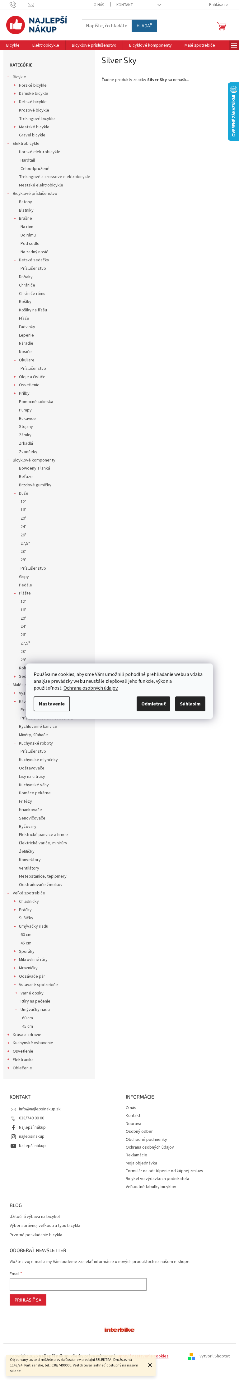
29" (23, 560)
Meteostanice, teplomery (43, 876)
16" (23, 510)
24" (23, 527)
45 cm (26, 943)
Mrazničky (28, 968)
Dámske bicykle (33, 93)
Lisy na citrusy (32, 777)
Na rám (27, 227)
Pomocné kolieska (36, 402)
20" (23, 518)
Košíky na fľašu (33, 310)
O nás (99, 5)
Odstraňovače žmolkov (41, 885)
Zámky (25, 435)
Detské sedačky (34, 260)
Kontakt (124, 5)
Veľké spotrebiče (29, 893)
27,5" (25, 543)
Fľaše (24, 318)
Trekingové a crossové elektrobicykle (54, 177)
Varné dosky (32, 993)
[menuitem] (13, 45)
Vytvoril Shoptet (214, 1356)
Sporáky (27, 951)
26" (23, 535)
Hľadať (144, 25)
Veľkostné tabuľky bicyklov (151, 1187)
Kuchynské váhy (34, 785)
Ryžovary (27, 827)
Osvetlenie (29, 385)
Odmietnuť (153, 703)
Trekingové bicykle (37, 119)
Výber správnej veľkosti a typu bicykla (45, 1226)
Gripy (24, 577)
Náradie (26, 343)
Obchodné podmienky (146, 1139)
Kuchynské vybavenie (33, 1043)
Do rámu (28, 235)
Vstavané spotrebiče (38, 985)
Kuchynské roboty (36, 743)
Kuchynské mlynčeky (38, 760)
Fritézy (25, 801)
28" (23, 552)
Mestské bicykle (34, 127)
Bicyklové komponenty (34, 460)
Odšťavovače (32, 768)
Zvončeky (28, 452)
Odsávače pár (32, 976)
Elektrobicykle (26, 143)
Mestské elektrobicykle (41, 185)
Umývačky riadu (33, 926)
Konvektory (30, 860)
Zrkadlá (26, 443)
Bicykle (19, 77)
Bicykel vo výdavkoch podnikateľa (157, 1179)
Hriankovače (30, 810)
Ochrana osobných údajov (150, 1147)
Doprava (133, 1124)
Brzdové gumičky (35, 485)
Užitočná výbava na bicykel (35, 1217)
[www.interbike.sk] (119, 1329)
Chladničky (29, 901)
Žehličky (27, 851)
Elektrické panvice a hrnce (43, 835)
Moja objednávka (141, 1163)
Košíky (25, 302)
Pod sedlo (30, 244)
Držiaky (26, 277)
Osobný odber (139, 1131)
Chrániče (27, 285)
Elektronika (23, 1060)
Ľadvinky (27, 327)
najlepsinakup (32, 1136)
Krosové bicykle (34, 110)
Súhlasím (190, 703)
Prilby (24, 393)
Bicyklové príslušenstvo (35, 194)
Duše (23, 493)
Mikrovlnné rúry (33, 960)
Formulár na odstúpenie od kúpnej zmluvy (164, 1171)
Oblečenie (22, 1068)
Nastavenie (52, 703)
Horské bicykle (33, 85)
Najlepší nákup (32, 1127)
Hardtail (28, 160)
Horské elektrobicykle (39, 152)
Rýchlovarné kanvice (38, 726)
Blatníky (26, 210)
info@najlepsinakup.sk (40, 1109)
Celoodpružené (35, 169)
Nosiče (25, 352)
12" (23, 502)
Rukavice (27, 419)
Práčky (25, 910)
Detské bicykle (33, 102)
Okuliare (27, 360)
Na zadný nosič (34, 252)
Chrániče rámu (32, 294)
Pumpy (25, 410)
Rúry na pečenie (35, 1001)
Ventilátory (29, 868)
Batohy (25, 202)
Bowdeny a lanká (34, 468)
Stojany (26, 427)
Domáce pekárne (35, 793)
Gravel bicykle (32, 135)
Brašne (25, 218)
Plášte (25, 593)
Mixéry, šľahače (33, 735)
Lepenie (26, 335)
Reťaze (26, 477)
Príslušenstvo (33, 268)
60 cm (26, 935)
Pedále (25, 585)
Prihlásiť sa (28, 1299)
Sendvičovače (32, 818)
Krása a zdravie (27, 1035)
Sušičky (26, 918)
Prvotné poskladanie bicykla (36, 1235)
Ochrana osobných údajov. (90, 688)
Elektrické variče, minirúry (43, 843)
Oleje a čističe (32, 377)
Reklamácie (136, 1155)
